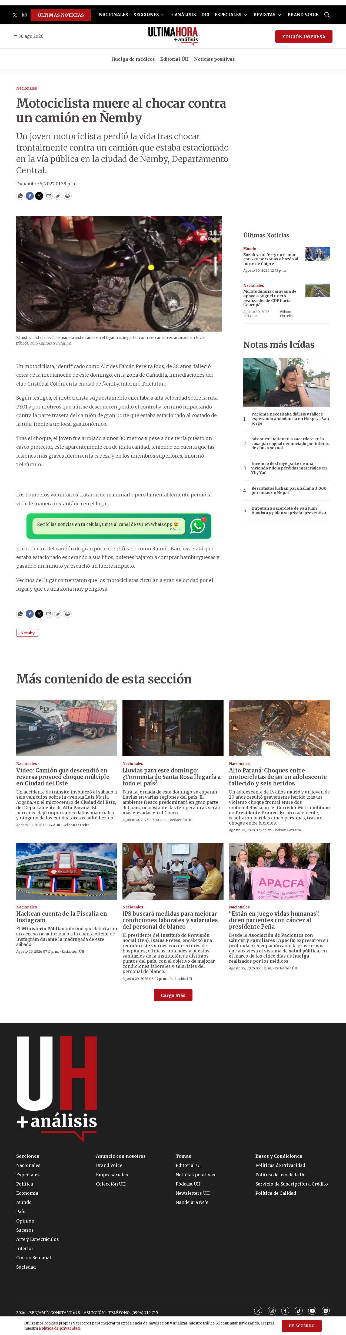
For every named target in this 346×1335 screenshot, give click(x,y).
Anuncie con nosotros (121, 1156)
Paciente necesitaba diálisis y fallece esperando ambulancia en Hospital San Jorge (290, 418)
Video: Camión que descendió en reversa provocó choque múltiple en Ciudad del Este (62, 777)
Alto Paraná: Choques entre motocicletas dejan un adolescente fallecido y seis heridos (278, 777)
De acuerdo (302, 1326)
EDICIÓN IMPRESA (303, 36)
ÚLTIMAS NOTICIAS (61, 15)
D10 (205, 14)
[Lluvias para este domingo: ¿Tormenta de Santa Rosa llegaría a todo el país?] (172, 728)
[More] (162, 15)
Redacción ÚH (181, 820)
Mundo (249, 249)
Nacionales (26, 88)
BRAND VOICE (303, 14)
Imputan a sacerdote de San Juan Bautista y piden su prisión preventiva (288, 510)
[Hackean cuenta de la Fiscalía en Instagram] (66, 871)
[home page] (173, 36)
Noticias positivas (214, 59)
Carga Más (173, 995)
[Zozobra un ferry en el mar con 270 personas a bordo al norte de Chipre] (317, 254)
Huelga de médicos (133, 59)
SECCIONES (146, 14)
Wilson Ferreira (287, 314)
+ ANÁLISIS (183, 14)
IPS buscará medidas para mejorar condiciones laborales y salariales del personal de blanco (170, 920)
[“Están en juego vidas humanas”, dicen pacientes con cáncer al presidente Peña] (279, 871)
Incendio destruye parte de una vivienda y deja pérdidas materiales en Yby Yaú (289, 468)
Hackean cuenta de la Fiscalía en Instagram (61, 917)
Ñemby (28, 633)
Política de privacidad (59, 1328)
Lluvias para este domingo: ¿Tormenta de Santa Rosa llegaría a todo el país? (171, 777)
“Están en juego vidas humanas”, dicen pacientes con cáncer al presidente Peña (274, 920)
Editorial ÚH (174, 59)
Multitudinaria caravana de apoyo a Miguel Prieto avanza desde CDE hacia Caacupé (270, 298)
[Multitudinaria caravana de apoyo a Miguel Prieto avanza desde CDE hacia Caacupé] (317, 290)
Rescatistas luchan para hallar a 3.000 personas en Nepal (289, 490)
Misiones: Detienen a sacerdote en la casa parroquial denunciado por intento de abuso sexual (290, 443)
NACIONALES (113, 14)
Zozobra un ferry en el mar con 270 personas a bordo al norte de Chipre (270, 259)
